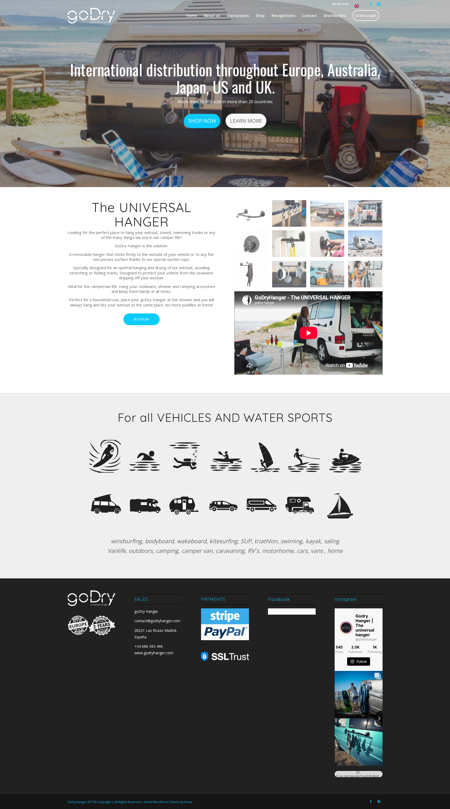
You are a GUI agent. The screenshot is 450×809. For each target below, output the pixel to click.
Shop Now (202, 120)
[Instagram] (379, 4)
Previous (12, 93)
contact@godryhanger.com (157, 620)
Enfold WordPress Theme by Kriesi (168, 802)
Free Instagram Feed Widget (357, 775)
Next (438, 93)
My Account (340, 4)
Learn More (246, 120)
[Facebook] (370, 4)
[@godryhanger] (346, 627)
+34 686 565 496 (148, 646)
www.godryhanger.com (153, 652)
